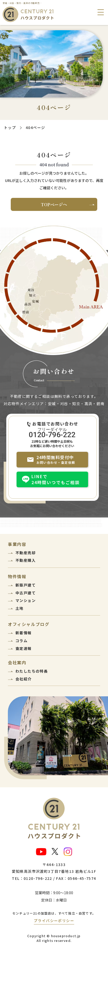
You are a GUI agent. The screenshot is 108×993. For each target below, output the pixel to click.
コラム (21, 640)
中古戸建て (25, 592)
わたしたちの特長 (31, 671)
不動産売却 (25, 552)
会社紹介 (23, 678)
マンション (25, 600)
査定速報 (23, 648)
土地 (19, 608)
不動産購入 (25, 560)
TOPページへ (54, 204)
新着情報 (23, 632)
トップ (10, 127)
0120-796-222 (52, 434)
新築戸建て (25, 585)
